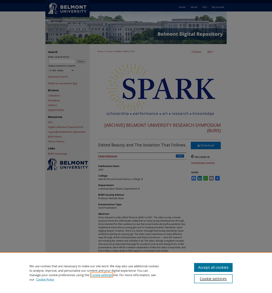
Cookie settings (101, 275)
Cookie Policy (45, 279)
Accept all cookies (213, 267)
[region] (136, 272)
